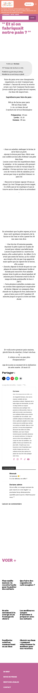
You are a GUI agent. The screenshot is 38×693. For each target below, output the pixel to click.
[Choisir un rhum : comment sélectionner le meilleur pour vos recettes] (28, 630)
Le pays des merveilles (9, 385)
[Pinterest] (21, 459)
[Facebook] (14, 459)
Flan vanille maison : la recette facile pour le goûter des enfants (9, 585)
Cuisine (19, 385)
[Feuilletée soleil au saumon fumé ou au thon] (10, 630)
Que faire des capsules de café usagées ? (27, 583)
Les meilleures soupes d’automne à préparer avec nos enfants (27, 614)
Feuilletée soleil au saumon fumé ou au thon (8, 643)
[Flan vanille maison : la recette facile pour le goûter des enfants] (10, 571)
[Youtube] (28, 459)
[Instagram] (17, 459)
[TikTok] (25, 459)
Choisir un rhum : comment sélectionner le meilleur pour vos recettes (27, 644)
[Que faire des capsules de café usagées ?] (28, 571)
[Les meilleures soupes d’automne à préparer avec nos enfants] (28, 601)
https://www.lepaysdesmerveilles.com (22, 394)
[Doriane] (4, 63)
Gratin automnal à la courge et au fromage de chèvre (8, 614)
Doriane (16, 64)
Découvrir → (29, 4)
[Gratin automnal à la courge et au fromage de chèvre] (10, 601)
